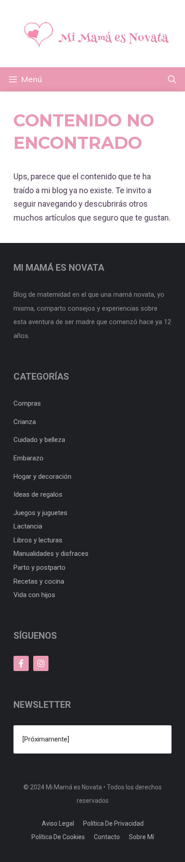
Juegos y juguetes (40, 513)
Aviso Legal (58, 823)
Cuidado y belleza (39, 440)
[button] (172, 79)
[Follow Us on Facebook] (21, 663)
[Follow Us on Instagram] (40, 663)
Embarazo (28, 458)
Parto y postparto (39, 567)
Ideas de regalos (37, 494)
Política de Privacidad (113, 823)
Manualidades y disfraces (50, 554)
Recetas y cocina (38, 581)
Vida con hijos (34, 595)
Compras (27, 403)
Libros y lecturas (37, 540)
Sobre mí (141, 836)
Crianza (24, 422)
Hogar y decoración (42, 476)
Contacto (107, 836)
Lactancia (27, 526)
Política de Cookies (58, 836)
